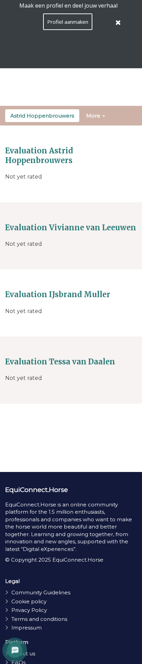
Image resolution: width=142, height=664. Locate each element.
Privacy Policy (29, 610)
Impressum (26, 627)
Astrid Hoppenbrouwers (42, 115)
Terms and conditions (39, 619)
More (94, 115)
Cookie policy (29, 601)
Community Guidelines (40, 592)
